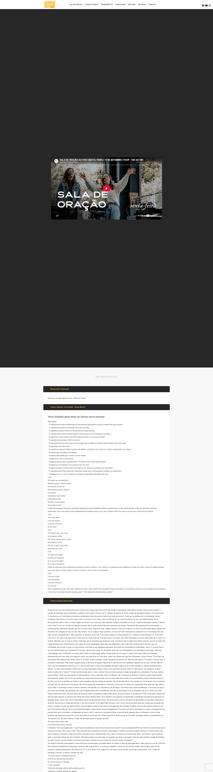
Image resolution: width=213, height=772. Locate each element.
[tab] (68, 407)
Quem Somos (120, 4)
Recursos (142, 4)
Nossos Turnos (91, 4)
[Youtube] (206, 5)
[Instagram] (210, 5)
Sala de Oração (76, 4)
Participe (131, 4)
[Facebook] (203, 5)
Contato (152, 4)
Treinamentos (107, 4)
